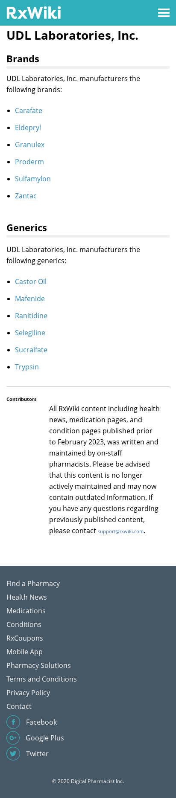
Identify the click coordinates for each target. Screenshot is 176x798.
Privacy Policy (28, 692)
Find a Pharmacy (33, 583)
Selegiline (30, 332)
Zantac (26, 195)
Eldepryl (28, 127)
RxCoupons (24, 638)
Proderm (29, 161)
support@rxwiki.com (121, 531)
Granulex (29, 144)
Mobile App (24, 651)
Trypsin (27, 366)
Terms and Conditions (41, 679)
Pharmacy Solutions (38, 665)
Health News (26, 597)
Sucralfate (31, 349)
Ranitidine (31, 315)
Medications (26, 610)
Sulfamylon (33, 178)
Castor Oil (31, 281)
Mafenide (30, 298)
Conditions (23, 624)
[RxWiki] (33, 12)
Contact (19, 706)
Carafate (28, 110)
